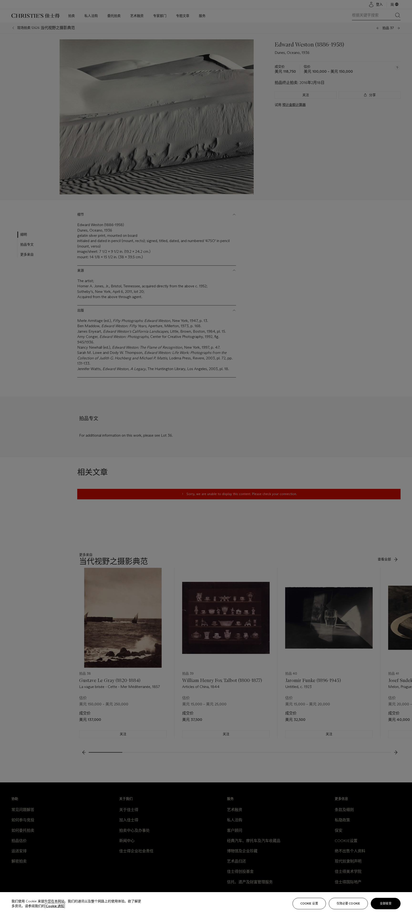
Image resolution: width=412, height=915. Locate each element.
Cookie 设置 (309, 903)
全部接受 (385, 903)
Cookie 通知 (55, 906)
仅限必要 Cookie (348, 903)
